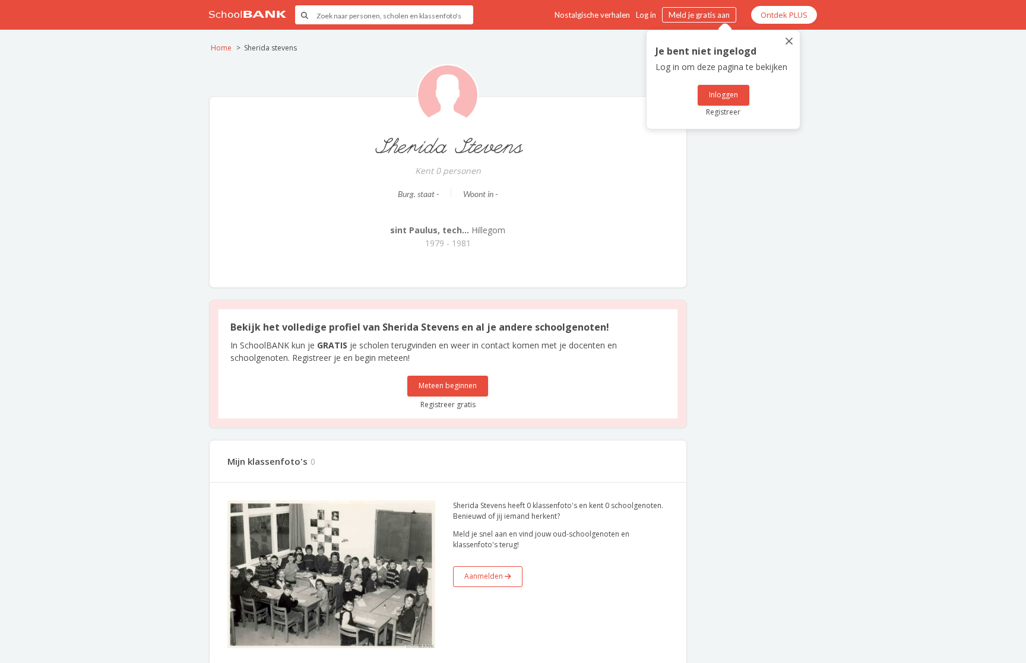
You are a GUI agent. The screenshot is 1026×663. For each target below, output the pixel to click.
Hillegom (447, 230)
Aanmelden (484, 576)
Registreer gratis (448, 404)
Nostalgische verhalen (592, 15)
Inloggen (723, 95)
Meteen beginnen (448, 385)
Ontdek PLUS (784, 14)
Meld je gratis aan (699, 15)
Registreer (723, 112)
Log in (646, 15)
